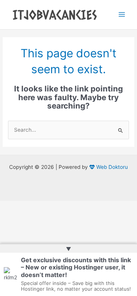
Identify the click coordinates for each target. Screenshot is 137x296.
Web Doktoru (111, 167)
